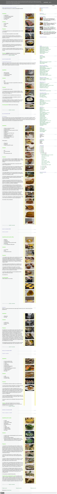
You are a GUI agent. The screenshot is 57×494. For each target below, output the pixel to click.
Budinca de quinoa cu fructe (44, 110)
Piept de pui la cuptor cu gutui (44, 86)
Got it (50, 2)
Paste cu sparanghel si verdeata (48, 26)
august (43, 168)
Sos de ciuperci (42, 129)
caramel (5, 244)
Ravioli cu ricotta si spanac (44, 71)
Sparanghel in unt (42, 72)
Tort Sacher (4, 116)
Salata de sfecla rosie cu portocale (45, 49)
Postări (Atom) (9, 490)
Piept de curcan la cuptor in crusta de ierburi (47, 85)
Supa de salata (42, 63)
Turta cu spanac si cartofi (7, 412)
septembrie (43, 167)
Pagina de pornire (19, 488)
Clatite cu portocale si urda (44, 114)
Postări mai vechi (33, 488)
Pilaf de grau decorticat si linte (44, 70)
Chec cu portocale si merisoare (45, 112)
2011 (42, 148)
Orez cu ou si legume (43, 94)
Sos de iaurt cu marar (43, 130)
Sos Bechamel (42, 128)
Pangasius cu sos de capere (44, 78)
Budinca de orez (42, 109)
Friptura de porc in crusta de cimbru (45, 90)
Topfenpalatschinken (43, 123)
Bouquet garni (42, 140)
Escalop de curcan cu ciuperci (44, 83)
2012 (42, 147)
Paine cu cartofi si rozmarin (44, 103)
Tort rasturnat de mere (43, 124)
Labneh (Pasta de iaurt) (6, 61)
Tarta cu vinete (45, 22)
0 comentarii (13, 225)
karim (41, 9)
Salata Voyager (42, 53)
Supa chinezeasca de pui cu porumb (9, 7)
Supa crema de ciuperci (43, 62)
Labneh (41, 58)
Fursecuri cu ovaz (42, 118)
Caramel (3, 307)
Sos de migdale (42, 131)
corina (42, 8)
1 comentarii (13, 303)
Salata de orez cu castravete (44, 48)
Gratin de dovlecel (43, 67)
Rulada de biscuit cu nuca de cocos (45, 120)
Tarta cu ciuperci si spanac (44, 73)
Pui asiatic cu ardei (43, 96)
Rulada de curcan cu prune (44, 87)
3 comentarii (13, 55)
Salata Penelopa (42, 51)
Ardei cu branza (42, 56)
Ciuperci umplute (5, 353)
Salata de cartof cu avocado (44, 47)
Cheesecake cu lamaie (43, 113)
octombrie (43, 166)
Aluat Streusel (42, 101)
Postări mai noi (4, 488)
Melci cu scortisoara (43, 102)
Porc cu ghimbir (42, 95)
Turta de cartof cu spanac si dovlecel (49, 31)
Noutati (44, 17)
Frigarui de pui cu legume (44, 84)
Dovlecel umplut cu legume (44, 66)
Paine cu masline (44, 163)
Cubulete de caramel (43, 117)
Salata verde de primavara (44, 52)
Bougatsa (41, 108)
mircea (42, 10)
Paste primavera (42, 69)
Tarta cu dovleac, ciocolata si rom (45, 122)
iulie (42, 169)
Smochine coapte (42, 121)
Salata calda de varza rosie (46, 162)
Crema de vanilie (42, 116)
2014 (42, 146)
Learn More (46, 2)
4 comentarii (13, 484)
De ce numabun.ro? (43, 14)
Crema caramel (5, 231)
